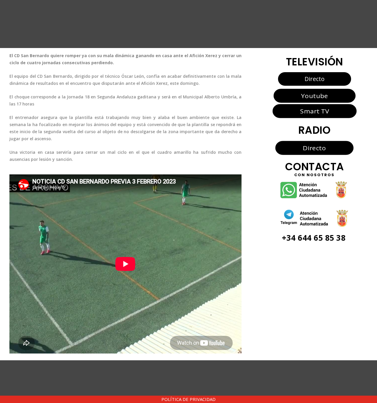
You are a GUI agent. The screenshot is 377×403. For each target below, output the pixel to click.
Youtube (314, 95)
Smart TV (314, 111)
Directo (315, 79)
